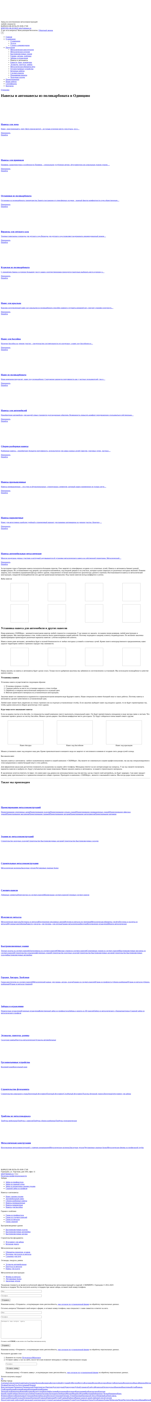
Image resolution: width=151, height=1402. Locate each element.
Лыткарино (53, 1394)
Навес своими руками (14, 1196)
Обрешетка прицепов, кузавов (18, 1252)
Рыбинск (71, 1398)
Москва (69, 1394)
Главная (9, 37)
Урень (90, 1400)
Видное (75, 1383)
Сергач (102, 1398)
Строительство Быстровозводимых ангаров (45, 841)
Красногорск (93, 1391)
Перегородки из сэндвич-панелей (31, 895)
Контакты (10, 86)
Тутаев (72, 1400)
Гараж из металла (13, 1219)
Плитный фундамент (54, 1094)
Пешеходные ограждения (11, 1011)
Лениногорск (23, 1394)
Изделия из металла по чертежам (78, 922)
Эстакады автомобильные (45, 1040)
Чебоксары (113, 1400)
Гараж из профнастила (15, 1215)
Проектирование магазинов (18, 814)
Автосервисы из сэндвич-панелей (43, 951)
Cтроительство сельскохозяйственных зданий (33, 953)
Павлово (78, 1396)
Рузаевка (63, 1398)
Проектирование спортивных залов (15, 812)
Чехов (120, 1400)
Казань (7, 1389)
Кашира (25, 1389)
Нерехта (11, 1396)
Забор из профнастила (14, 1182)
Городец (10, 1385)
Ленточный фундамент (37, 1094)
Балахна (39, 1383)
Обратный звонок (46, 30)
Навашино (113, 1394)
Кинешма (32, 1389)
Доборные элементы (9, 895)
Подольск (19, 1398)
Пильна (12, 1398)
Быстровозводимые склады (17, 1230)
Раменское (50, 1398)
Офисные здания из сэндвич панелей (72, 951)
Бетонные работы (17, 71)
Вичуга (81, 1383)
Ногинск (50, 1396)
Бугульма (65, 1383)
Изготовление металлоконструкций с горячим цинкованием (25, 1148)
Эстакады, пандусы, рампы (21, 65)
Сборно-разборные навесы (16, 1201)
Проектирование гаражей (39, 814)
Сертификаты (11, 84)
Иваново (117, 1387)
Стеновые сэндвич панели (78, 895)
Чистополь (127, 1400)
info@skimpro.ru (25, 28)
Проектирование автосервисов (82, 814)
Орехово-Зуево (69, 1396)
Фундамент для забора (15, 1242)
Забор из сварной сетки (15, 1184)
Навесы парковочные (14, 1205)
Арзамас (32, 1383)
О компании (11, 39)
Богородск (54, 1383)
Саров (89, 1398)
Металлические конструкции (22, 50)
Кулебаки (14, 1394)
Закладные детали (28, 868)
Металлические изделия (20, 52)
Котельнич (71, 1391)
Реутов (57, 1398)
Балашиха (46, 1383)
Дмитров (48, 1387)
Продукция (10, 47)
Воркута (110, 1383)
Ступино (48, 1400)
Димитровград (39, 1387)
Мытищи (88, 1394)
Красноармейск (81, 1391)
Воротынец (118, 1383)
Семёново (96, 1398)
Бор (60, 1383)
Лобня (31, 1394)
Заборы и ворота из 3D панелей (81, 1011)
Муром (82, 1394)
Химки (106, 1400)
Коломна (29, 1391)
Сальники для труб (13, 1256)
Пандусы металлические (25, 1040)
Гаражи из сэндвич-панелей (84, 982)
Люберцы (62, 1394)
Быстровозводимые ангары (17, 1234)
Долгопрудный (58, 1387)
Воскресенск (128, 1383)
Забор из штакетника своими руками (20, 1186)
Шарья (141, 1400)
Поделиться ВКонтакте (31, 1358)
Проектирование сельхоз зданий (63, 812)
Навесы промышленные (15, 1203)
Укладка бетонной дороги (93, 1094)
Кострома (53, 1391)
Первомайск (102, 1396)
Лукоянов (38, 1394)
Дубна (77, 1387)
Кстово (8, 1394)
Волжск (95, 1383)
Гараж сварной (12, 1222)
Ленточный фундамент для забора (117, 1094)
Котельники (62, 1391)
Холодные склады (17, 77)
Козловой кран (7, 1067)
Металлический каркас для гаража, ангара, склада (53, 982)
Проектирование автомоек (105, 814)
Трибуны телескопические (66, 1121)
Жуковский (98, 1387)
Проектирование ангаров (60, 814)
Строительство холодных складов (14, 841)
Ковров (23, 1391)
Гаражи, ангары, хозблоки (20, 56)
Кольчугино (38, 1391)
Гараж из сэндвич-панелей (16, 1217)
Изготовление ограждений (97, 924)
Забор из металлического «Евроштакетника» (112, 1011)
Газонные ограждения (30, 1011)
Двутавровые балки (13, 1279)
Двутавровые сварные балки (47, 868)
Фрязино (100, 1400)
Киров (38, 1389)
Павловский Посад (89, 1396)
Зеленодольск (108, 1387)
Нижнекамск (20, 1396)
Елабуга (91, 1387)
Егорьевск (84, 1387)
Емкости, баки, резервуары (21, 62)
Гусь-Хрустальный (21, 1385)
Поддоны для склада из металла (18, 1254)
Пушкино (42, 1398)
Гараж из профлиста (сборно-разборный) (112, 982)
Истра (133, 1387)
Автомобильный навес (15, 1199)
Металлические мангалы (11, 922)
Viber (16, 1174)
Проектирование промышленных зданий (92, 812)
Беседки (83, 924)
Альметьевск (24, 1383)
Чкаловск (135, 1400)
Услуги (13, 43)
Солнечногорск (39, 1400)
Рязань (77, 1398)
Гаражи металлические (71, 924)
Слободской (18, 1400)
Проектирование (12, 79)
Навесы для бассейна (14, 1207)
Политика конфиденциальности (14, 1176)
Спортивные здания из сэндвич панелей (103, 951)
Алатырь (4, 1383)
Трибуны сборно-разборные (44, 1121)
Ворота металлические (117, 924)
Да (2, 1379)
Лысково (45, 1394)
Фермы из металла (13, 1277)
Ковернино (15, 1391)
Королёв (46, 1391)
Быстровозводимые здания (21, 54)
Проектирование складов (40, 812)
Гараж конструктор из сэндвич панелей (17, 982)
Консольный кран (20, 1067)
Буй (70, 1383)
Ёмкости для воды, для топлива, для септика (44, 924)
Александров (13, 1383)
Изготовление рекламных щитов (51, 922)
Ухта (95, 1400)
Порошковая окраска (18, 75)
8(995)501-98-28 (9, 28)
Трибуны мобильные (9, 1121)
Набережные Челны (100, 1394)
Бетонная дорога (12, 1244)
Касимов (18, 1389)
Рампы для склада (13, 1269)
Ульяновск (84, 1400)
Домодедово (70, 1387)
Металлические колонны (11, 868)
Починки (27, 1398)
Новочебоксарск (40, 1396)
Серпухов (10, 1400)
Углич (77, 1400)
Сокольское (28, 1400)
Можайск (76, 1394)
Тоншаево (66, 1400)
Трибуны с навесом (25, 1121)
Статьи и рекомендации (20, 45)
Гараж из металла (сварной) (21, 984)
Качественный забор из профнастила (54, 1011)
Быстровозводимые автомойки (19, 955)
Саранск (83, 1398)
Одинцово (5, 90)
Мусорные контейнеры (16, 924)
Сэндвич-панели (17, 73)
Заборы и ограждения (19, 58)
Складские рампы (8, 1040)
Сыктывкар (57, 1400)
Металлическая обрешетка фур (22, 67)
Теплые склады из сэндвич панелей (15, 951)
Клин (9, 1391)
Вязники (141, 1383)
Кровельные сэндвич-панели (56, 895)
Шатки (147, 1400)
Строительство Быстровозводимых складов (81, 841)
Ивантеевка (126, 1387)
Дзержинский (28, 1387)
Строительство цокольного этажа (14, 1094)
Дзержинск (17, 1387)
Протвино (35, 1398)
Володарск (103, 1383)
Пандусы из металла (14, 1267)
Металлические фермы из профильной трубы (125, 1148)
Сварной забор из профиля (16, 1188)
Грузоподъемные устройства (21, 69)
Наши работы (11, 82)
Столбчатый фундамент (73, 1094)
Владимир (88, 1383)
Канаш (12, 1389)
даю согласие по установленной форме (73, 1304)
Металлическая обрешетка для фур (105, 922)
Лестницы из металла (29, 922)
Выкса (135, 1383)
